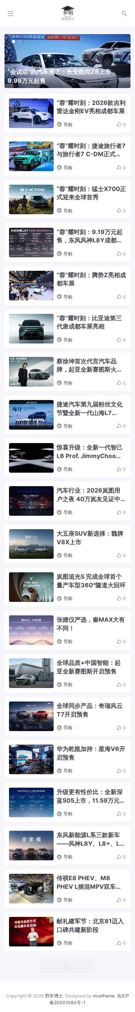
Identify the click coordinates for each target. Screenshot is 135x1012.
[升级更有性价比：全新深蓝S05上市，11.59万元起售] (31, 802)
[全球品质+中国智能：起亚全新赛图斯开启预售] (31, 673)
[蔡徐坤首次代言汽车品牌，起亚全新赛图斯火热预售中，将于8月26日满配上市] (31, 372)
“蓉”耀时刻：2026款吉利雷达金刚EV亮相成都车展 (91, 107)
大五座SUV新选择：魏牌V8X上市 (90, 537)
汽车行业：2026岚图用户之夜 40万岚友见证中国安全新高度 (88, 495)
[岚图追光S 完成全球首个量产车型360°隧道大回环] (31, 587)
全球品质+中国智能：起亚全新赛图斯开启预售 (89, 667)
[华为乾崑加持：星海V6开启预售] (31, 759)
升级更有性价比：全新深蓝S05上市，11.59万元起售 (91, 796)
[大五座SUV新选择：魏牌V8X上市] (31, 544)
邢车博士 (54, 996)
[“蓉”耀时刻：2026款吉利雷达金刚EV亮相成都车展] (31, 113)
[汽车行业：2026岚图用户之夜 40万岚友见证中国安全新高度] (31, 501)
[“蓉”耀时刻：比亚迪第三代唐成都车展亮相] (31, 328)
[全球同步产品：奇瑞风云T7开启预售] (31, 716)
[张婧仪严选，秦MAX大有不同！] (31, 630)
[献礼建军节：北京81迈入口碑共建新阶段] (31, 931)
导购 (67, 124)
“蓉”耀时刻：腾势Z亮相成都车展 (91, 279)
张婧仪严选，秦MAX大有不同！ (91, 623)
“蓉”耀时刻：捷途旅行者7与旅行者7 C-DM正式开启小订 (91, 150)
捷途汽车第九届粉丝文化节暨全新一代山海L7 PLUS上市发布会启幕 (90, 408)
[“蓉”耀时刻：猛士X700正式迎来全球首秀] (31, 199)
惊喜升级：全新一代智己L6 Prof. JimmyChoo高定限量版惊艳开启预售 (90, 451)
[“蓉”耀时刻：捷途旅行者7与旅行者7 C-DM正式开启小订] (31, 156)
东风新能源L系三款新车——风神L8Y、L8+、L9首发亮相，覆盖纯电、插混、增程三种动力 (90, 839)
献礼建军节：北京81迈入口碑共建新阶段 (90, 925)
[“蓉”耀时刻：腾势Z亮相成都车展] (31, 285)
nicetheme (104, 996)
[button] (13, 41)
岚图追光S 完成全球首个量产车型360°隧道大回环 (91, 580)
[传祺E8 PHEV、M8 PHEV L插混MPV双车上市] (31, 888)
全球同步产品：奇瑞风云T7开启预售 (90, 710)
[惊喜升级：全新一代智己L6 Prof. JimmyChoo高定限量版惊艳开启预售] (31, 458)
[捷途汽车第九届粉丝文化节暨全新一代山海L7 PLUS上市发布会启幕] (31, 415)
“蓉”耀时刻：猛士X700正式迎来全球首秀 (91, 193)
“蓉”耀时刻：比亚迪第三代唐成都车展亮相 (89, 322)
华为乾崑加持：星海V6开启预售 (91, 753)
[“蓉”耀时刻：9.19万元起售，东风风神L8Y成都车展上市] (31, 242)
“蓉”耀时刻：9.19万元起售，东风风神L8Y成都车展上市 (90, 236)
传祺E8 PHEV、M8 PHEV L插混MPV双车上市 (89, 882)
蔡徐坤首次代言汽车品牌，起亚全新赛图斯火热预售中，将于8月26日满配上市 (90, 365)
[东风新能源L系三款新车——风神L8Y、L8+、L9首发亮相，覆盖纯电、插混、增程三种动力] (31, 845)
